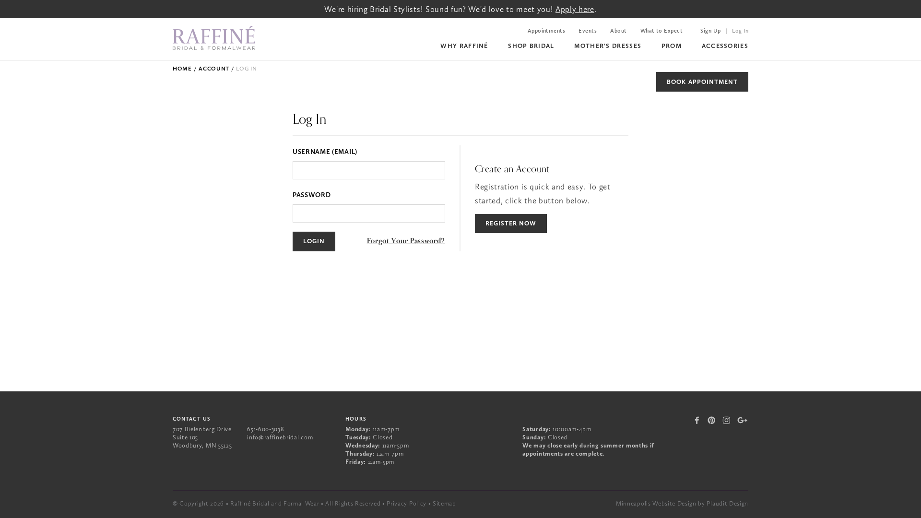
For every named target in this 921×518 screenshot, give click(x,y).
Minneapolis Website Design (656, 503)
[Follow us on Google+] (742, 420)
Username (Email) (325, 151)
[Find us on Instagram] (726, 420)
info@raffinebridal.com (280, 437)
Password (312, 195)
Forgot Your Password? (406, 240)
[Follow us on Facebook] (697, 420)
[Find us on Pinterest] (712, 420)
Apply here (574, 9)
